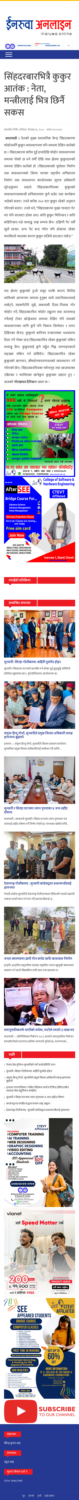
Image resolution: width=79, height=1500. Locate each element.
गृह (23, 1496)
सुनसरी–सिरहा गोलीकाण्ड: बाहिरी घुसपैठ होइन (32, 662)
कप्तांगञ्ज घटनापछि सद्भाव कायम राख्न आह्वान (28, 1103)
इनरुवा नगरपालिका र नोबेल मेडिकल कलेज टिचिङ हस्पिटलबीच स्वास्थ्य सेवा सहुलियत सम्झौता (37, 1089)
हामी (39, 1496)
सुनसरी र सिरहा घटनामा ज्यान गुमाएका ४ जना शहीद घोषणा (36, 810)
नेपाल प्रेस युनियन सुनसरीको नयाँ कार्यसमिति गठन (30, 1064)
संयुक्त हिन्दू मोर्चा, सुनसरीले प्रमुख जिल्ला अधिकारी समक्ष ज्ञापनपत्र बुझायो (38, 735)
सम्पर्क (31, 1496)
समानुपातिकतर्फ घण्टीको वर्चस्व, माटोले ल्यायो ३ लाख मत (39, 1030)
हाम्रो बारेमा (49, 1496)
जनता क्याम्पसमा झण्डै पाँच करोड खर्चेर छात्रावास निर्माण (38, 959)
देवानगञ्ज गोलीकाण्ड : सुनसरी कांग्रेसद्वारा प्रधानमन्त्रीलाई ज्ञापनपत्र (37, 885)
